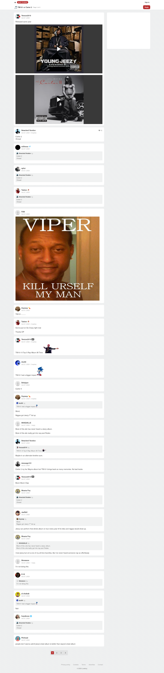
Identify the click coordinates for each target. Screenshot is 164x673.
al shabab (25, 593)
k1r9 (23, 574)
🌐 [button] (31, 616)
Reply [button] (147, 7)
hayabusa (25, 616)
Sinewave (25, 560)
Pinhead (24, 638)
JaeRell (24, 512)
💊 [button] (29, 308)
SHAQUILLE (26, 422)
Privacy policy (65, 665)
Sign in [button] (147, 2)
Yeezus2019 (26, 15)
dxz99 (23, 362)
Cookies (76, 665)
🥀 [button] (28, 190)
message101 (26, 463)
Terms (84, 665)
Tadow (24, 190)
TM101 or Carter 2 (25, 7)
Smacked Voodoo (28, 130)
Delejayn (24, 382)
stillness (24, 146)
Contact (100, 665)
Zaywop (24, 308)
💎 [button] (30, 146)
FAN (23, 211)
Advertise (92, 665)
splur (23, 168)
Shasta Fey (25, 490)
